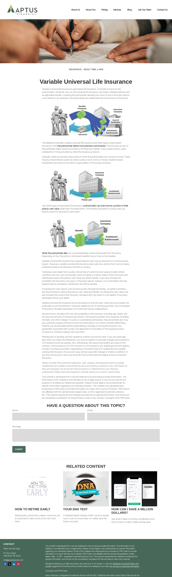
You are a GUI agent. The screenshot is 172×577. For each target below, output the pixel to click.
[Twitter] (9, 564)
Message (16, 426)
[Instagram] (18, 564)
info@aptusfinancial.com (13, 560)
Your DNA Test (75, 509)
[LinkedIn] (14, 564)
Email (89, 410)
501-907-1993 (14, 549)
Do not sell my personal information (124, 566)
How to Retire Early (32, 509)
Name (15, 410)
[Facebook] (5, 564)
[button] (75, 9)
